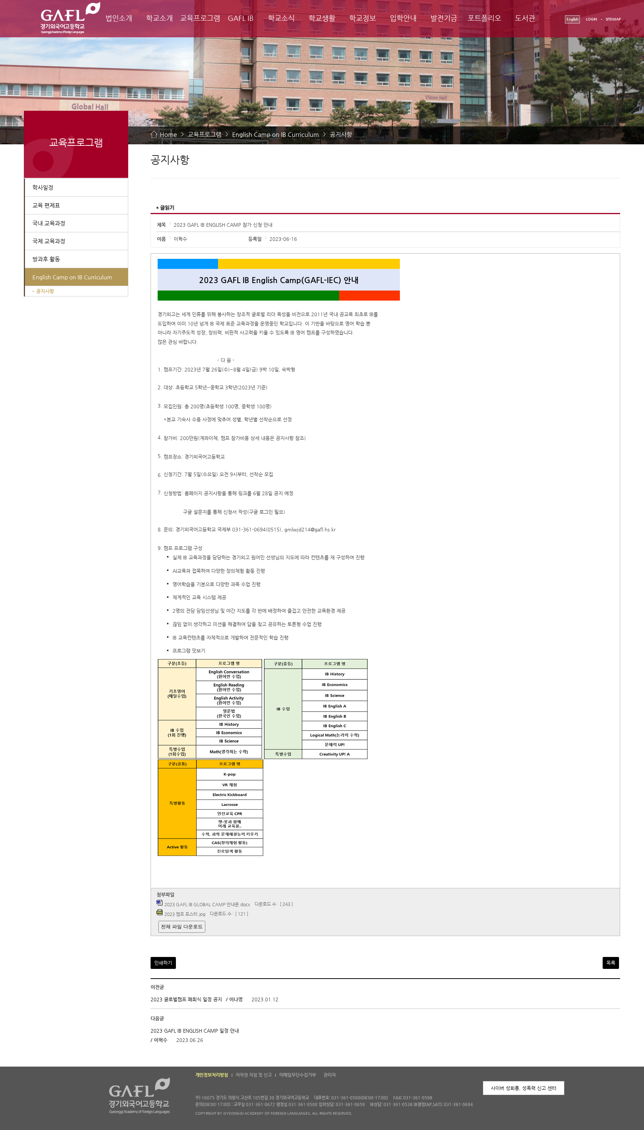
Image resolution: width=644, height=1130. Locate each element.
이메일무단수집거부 (297, 1074)
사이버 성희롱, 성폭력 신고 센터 (523, 1088)
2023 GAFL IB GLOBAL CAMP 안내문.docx (207, 904)
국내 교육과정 (48, 223)
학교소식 (281, 18)
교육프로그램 (200, 18)
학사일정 (42, 187)
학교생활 (322, 18)
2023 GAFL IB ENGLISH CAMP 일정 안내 (195, 1030)
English (572, 19)
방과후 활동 (46, 259)
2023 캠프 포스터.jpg (184, 913)
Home (168, 134)
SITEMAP (613, 19)
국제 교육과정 (48, 241)
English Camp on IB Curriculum (275, 134)
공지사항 (341, 134)
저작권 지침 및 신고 (254, 1074)
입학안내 (403, 18)
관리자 (329, 1074)
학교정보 (362, 18)
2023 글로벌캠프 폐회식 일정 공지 (186, 999)
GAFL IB (241, 18)
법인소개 (118, 18)
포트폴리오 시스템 (484, 24)
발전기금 (443, 18)
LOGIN (591, 19)
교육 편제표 (46, 205)
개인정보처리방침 (211, 1074)
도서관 (525, 18)
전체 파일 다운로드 (182, 926)
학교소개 (159, 18)
